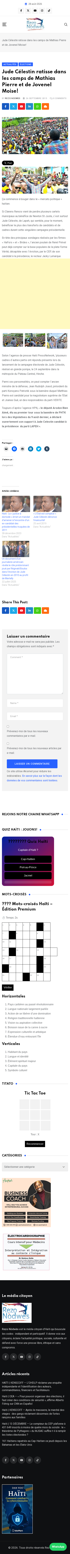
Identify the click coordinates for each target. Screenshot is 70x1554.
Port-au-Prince (28, 867)
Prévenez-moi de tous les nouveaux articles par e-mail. (34, 750)
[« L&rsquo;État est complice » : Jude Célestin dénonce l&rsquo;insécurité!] (47, 504)
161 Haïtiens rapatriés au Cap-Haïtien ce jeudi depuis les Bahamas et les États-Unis (34, 1442)
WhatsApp (58, 1546)
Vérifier (8, 987)
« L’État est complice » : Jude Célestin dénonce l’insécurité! (45, 516)
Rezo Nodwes (12, 98)
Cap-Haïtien (28, 859)
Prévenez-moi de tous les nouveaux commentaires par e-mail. (27, 733)
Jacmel (28, 875)
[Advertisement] (35, 294)
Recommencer (35, 1144)
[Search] (66, 24)
